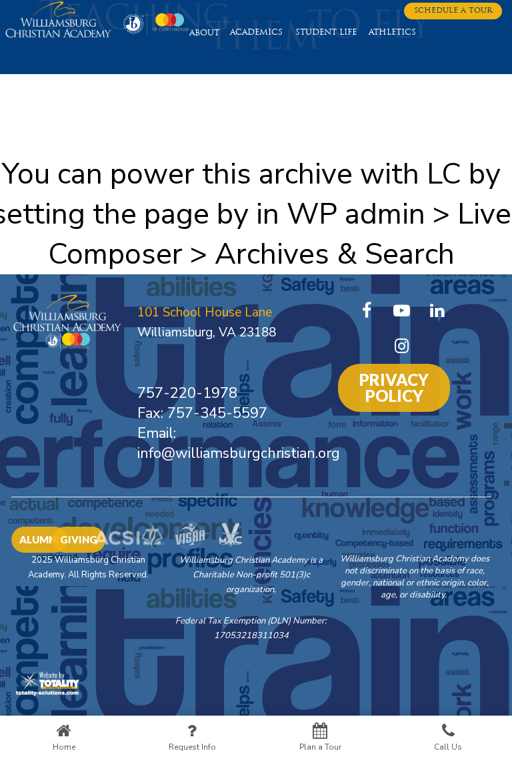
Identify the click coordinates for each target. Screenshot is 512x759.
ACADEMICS (256, 33)
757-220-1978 (187, 393)
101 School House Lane (204, 312)
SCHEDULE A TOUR (453, 11)
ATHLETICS (392, 33)
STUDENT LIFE (326, 33)
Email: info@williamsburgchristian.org (238, 443)
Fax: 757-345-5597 (202, 413)
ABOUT (204, 33)
